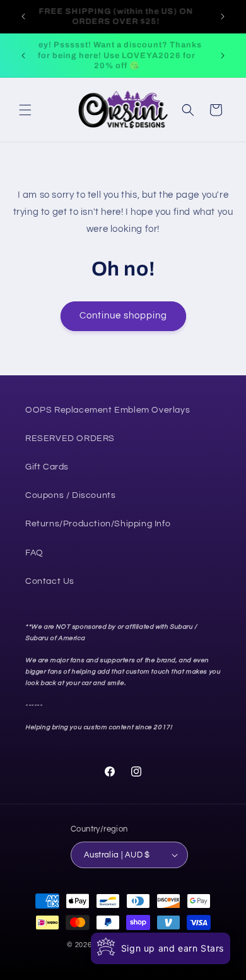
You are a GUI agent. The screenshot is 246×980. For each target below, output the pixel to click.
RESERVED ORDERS (70, 438)
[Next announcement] (223, 16)
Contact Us (49, 581)
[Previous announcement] (23, 16)
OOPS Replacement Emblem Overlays (107, 410)
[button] (25, 110)
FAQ (34, 552)
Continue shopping (123, 315)
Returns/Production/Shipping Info (97, 523)
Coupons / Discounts (70, 495)
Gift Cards (47, 467)
